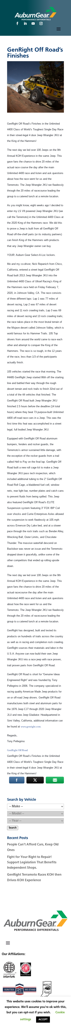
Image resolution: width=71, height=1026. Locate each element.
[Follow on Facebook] (17, 23)
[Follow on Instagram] (41, 23)
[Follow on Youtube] (33, 23)
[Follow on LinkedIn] (25, 23)
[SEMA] (26, 977)
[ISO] (9, 977)
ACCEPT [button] (43, 1019)
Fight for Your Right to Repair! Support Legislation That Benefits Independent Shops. (31, 862)
